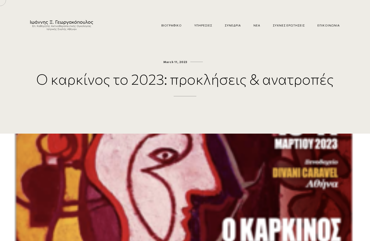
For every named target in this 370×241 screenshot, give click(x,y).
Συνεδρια (233, 25)
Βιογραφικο (171, 25)
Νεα (256, 25)
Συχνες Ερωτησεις (289, 25)
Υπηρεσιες (203, 25)
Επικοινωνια (328, 25)
